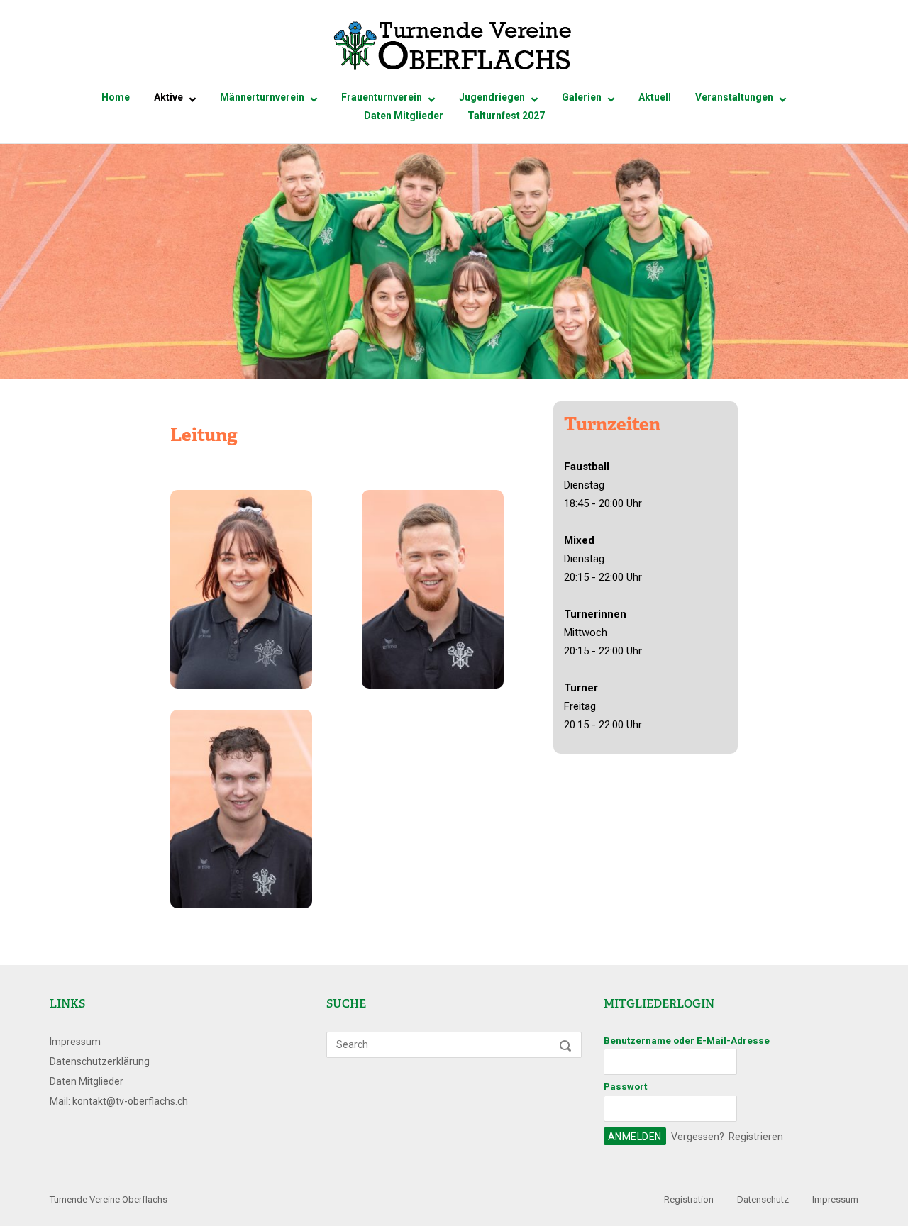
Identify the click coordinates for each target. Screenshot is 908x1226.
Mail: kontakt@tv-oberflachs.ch (119, 1101)
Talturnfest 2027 (506, 115)
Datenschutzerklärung (100, 1061)
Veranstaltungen (734, 97)
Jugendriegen (492, 97)
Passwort (625, 1086)
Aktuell (654, 97)
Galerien (582, 97)
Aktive (168, 97)
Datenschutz (763, 1199)
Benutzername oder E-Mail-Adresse (687, 1040)
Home (115, 97)
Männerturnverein (262, 97)
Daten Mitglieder (403, 115)
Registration (689, 1199)
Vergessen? (697, 1136)
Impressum (75, 1041)
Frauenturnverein (381, 97)
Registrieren (756, 1136)
